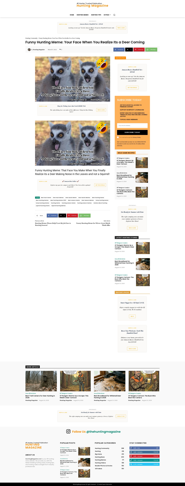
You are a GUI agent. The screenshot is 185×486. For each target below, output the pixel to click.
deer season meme (74, 200)
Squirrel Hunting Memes (58, 205)
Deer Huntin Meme (71, 197)
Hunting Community (31, 38)
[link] (92, 27)
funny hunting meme (102, 200)
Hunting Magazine (39, 49)
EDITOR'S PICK (120, 58)
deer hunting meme (98, 197)
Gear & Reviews (122, 173)
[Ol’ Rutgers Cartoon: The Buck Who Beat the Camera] (141, 192)
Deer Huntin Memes (84, 197)
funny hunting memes (42, 203)
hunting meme (55, 203)
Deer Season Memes (88, 200)
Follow (156, 452)
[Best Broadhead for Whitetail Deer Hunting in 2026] (141, 177)
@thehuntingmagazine (103, 432)
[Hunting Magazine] (29, 49)
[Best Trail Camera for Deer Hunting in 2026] (41, 381)
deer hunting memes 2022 (58, 200)
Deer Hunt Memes (58, 197)
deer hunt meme (46, 197)
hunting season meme (68, 203)
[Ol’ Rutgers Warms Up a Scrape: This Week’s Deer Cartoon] (141, 162)
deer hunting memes (42, 200)
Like (157, 448)
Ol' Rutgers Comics (123, 158)
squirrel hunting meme (43, 205)
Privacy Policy (137, 137)
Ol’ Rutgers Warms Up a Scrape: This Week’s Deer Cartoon (125, 162)
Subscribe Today (132, 132)
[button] (114, 15)
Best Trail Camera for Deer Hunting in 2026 (40, 397)
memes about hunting (100, 203)
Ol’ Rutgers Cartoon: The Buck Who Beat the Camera (126, 191)
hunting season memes (84, 203)
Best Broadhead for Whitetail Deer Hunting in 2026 (125, 177)
